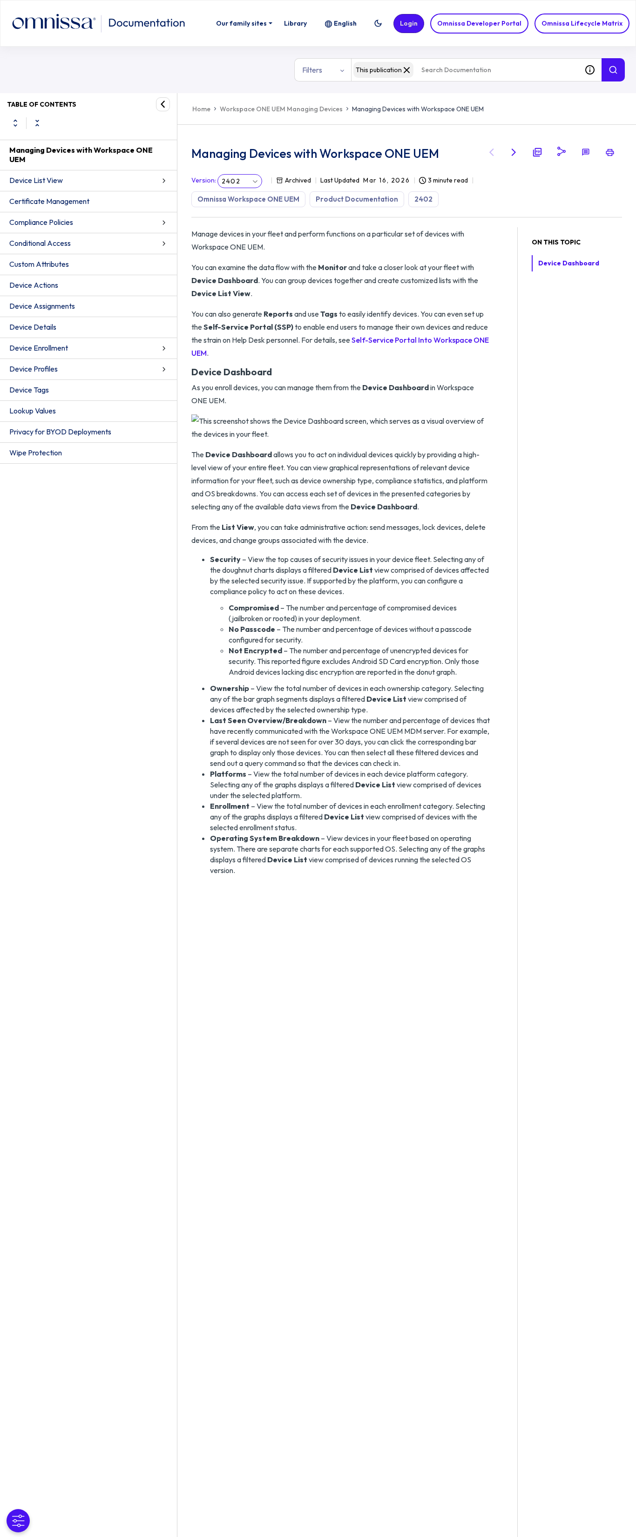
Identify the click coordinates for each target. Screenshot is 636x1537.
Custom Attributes (39, 264)
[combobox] (464, 69)
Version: (203, 180)
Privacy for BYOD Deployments (60, 431)
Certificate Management (49, 201)
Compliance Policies (41, 222)
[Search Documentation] (613, 69)
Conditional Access (40, 243)
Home (201, 109)
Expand (15, 122)
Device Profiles (33, 368)
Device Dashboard (568, 263)
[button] (378, 23)
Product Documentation (357, 199)
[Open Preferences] (18, 1520)
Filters (312, 69)
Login (409, 23)
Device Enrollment (38, 347)
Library (295, 23)
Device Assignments (42, 306)
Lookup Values (32, 410)
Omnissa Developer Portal (479, 23)
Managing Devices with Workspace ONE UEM (81, 154)
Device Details (32, 327)
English (345, 23)
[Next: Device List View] (514, 152)
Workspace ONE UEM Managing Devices (281, 109)
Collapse (37, 122)
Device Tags (29, 389)
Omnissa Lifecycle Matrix (581, 23)
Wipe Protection (35, 452)
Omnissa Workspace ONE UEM (248, 199)
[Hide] (163, 104)
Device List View (36, 180)
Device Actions (33, 285)
